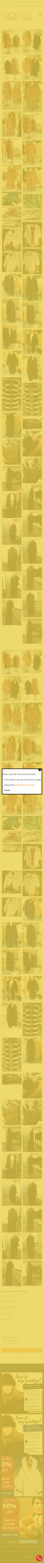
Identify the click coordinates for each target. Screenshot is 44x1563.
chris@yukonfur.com (25, 785)
